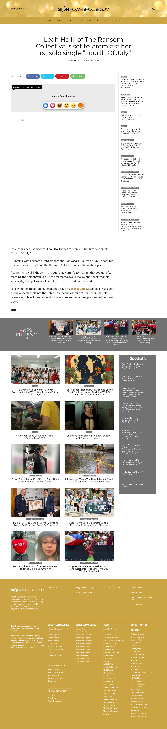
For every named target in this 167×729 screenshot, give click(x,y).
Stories (13, 310)
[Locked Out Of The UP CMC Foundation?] (150, 475)
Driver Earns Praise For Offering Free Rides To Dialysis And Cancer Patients (131, 146)
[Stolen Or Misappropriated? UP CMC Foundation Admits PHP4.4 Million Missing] (150, 434)
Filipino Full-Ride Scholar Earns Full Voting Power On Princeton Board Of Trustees (132, 178)
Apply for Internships (84, 592)
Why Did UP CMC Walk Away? (132, 485)
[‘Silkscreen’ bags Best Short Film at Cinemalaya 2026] (149, 115)
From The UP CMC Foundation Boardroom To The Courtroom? (133, 462)
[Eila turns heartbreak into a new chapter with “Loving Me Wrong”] (149, 129)
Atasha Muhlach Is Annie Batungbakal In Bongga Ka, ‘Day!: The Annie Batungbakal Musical (132, 407)
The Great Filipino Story (129, 172)
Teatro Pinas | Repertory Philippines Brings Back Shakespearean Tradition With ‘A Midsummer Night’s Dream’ (132, 101)
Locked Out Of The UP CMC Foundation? (132, 473)
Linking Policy (136, 604)
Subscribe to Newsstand (113, 588)
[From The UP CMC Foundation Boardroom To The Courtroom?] (150, 463)
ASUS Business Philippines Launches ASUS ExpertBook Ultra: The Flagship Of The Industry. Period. (133, 392)
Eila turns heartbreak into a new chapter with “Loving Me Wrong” (132, 131)
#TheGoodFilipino (127, 140)
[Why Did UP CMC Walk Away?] (150, 488)
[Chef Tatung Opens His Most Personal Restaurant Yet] (150, 380)
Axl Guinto (75, 60)
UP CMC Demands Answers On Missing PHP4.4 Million (131, 420)
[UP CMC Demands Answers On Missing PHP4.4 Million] (150, 421)
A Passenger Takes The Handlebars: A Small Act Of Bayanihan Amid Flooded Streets (132, 162)
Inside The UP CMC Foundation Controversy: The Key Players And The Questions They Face (131, 449)
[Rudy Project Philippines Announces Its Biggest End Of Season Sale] (150, 367)
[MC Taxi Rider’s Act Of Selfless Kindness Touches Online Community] (149, 207)
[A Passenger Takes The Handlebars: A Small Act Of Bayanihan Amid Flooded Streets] (149, 159)
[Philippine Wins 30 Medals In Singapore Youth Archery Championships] (144, 327)
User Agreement (138, 588)
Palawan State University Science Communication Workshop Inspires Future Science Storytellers (132, 83)
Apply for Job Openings (85, 588)
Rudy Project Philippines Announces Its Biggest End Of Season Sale (133, 366)
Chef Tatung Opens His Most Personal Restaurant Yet (132, 378)
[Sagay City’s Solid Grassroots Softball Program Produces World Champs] (149, 191)
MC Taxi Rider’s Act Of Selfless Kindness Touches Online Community (131, 209)
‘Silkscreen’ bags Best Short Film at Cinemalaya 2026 (131, 117)
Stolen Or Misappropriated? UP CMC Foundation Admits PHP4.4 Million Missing (132, 434)
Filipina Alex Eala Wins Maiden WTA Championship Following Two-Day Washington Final (132, 226)
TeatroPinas (125, 94)
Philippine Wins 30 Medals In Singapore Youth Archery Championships (144, 339)
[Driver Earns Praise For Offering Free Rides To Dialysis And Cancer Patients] (149, 143)
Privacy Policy (136, 592)
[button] (153, 9)
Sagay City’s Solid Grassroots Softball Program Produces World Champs (130, 193)
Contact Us (52, 588)
